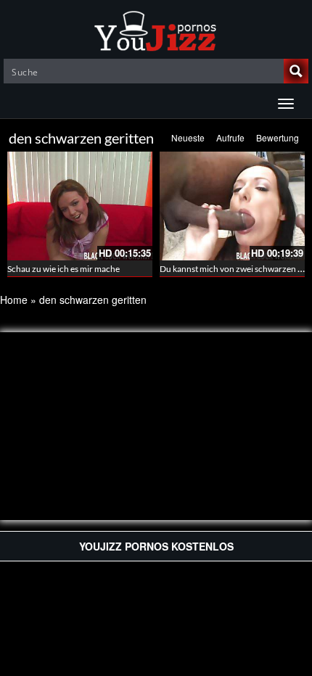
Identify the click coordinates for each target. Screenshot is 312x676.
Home (14, 299)
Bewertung (277, 137)
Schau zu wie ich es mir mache (63, 268)
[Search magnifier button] (296, 71)
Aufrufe (230, 137)
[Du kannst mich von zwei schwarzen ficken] (232, 206)
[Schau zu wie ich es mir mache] (79, 206)
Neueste (188, 137)
